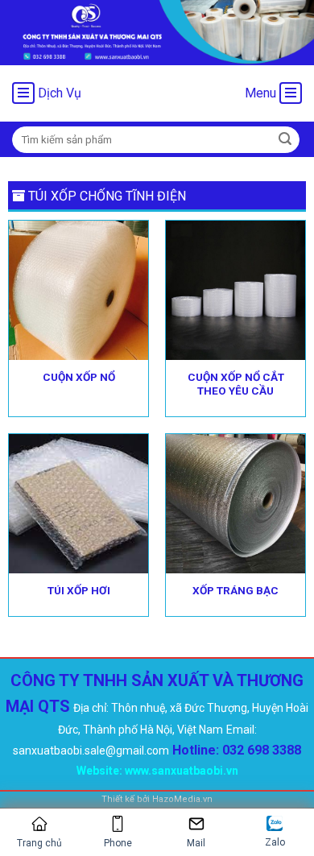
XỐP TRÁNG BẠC (235, 590)
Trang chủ (39, 843)
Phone (118, 843)
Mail (196, 843)
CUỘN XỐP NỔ (79, 376)
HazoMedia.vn (182, 799)
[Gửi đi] (285, 139)
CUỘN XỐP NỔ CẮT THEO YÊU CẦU (236, 384)
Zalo (275, 842)
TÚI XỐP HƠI (79, 590)
